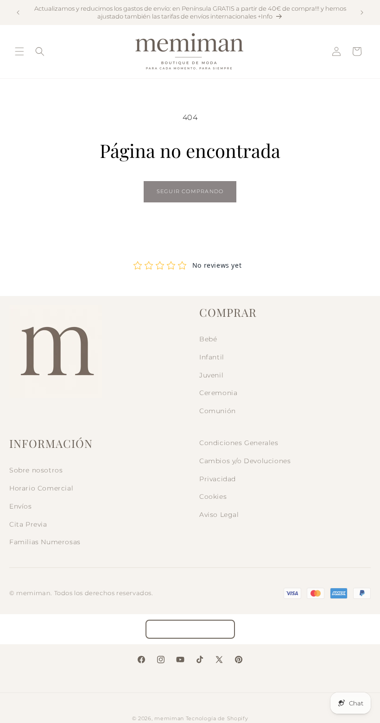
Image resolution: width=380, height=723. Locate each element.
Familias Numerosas (45, 542)
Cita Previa (28, 524)
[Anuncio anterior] (18, 12)
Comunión (217, 411)
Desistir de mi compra (190, 629)
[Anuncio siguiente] (362, 12)
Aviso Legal (219, 514)
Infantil (211, 357)
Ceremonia (218, 393)
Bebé (208, 339)
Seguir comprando (190, 191)
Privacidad (217, 479)
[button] (19, 51)
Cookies (213, 496)
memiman (169, 718)
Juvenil (211, 375)
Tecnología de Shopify (217, 718)
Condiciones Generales (239, 443)
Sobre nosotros (36, 470)
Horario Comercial (41, 488)
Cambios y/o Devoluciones (245, 461)
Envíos (20, 506)
